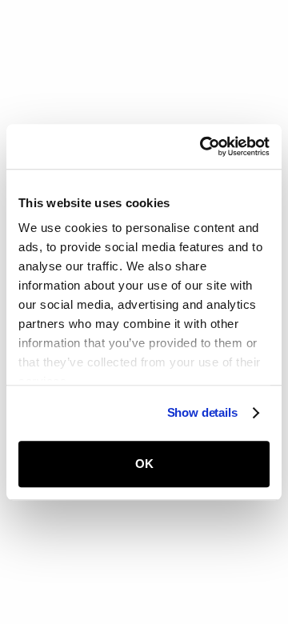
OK (144, 463)
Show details (202, 412)
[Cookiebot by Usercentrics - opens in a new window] (203, 146)
